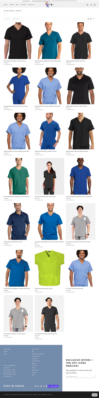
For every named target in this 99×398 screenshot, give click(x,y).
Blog (33, 351)
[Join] (94, 376)
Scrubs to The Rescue (10, 394)
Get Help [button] (34, 365)
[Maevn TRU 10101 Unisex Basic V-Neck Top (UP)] (49, 176)
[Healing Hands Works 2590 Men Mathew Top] (80, 40)
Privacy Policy (35, 370)
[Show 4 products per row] (93, 19)
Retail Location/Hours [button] (10, 365)
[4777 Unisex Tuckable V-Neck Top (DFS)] (80, 268)
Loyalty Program (35, 356)
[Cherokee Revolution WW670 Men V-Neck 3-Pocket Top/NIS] (49, 40)
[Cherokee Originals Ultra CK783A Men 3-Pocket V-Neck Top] (18, 176)
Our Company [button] (7, 349)
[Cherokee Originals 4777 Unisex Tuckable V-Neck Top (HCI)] (18, 131)
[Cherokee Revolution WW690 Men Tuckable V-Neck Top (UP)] (18, 268)
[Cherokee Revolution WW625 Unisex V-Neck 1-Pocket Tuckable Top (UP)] (49, 221)
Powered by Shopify (46, 394)
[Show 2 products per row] (88, 19)
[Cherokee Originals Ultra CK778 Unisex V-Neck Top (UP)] (18, 86)
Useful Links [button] (35, 349)
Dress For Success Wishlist (38, 354)
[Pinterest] (41, 386)
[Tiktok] (38, 386)
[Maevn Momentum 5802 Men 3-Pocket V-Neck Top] (18, 313)
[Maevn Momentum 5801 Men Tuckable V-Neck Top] (80, 131)
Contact (5, 354)
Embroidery (34, 358)
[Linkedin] (46, 386)
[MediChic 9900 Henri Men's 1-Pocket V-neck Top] (80, 86)
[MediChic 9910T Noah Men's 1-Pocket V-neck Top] (49, 131)
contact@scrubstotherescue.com (41, 1)
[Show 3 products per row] (91, 19)
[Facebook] (35, 386)
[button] (6, 5)
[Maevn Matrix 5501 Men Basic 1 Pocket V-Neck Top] (18, 40)
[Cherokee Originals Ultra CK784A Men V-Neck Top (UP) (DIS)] (80, 176)
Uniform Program (36, 361)
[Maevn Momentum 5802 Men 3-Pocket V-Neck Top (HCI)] (80, 221)
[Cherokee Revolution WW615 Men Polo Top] (18, 221)
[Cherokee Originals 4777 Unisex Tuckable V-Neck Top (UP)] (49, 86)
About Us (6, 351)
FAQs (33, 375)
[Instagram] (43, 386)
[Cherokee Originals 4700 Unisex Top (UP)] (49, 268)
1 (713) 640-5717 (26, 1)
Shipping (34, 372)
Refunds (34, 367)
